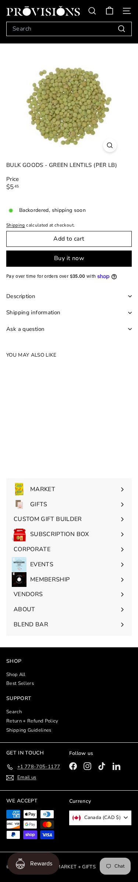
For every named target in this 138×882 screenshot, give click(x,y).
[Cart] (109, 11)
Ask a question (25, 329)
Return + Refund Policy (32, 721)
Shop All (16, 674)
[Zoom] (110, 145)
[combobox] (69, 29)
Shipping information (33, 312)
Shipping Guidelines (29, 730)
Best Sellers (20, 683)
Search (14, 711)
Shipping (15, 225)
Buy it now (69, 258)
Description (20, 296)
